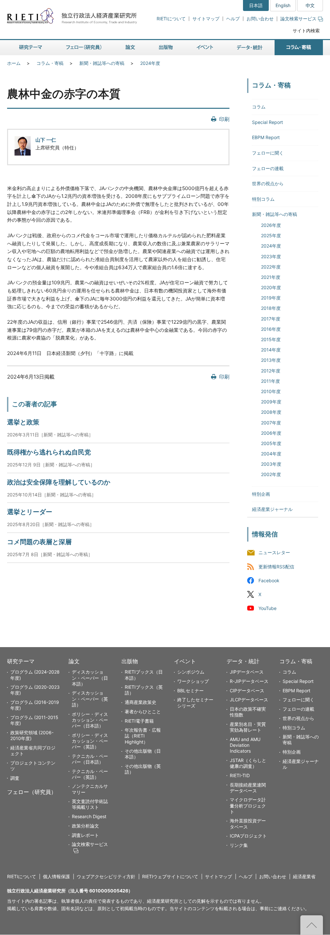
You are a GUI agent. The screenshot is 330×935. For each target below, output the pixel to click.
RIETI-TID (240, 775)
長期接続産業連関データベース (248, 787)
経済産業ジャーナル (272, 509)
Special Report (267, 122)
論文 (74, 661)
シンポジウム (190, 672)
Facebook (268, 580)
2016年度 (271, 329)
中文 (310, 5)
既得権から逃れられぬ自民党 (49, 452)
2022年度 (271, 266)
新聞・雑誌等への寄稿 (101, 63)
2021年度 (270, 277)
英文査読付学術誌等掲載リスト (90, 804)
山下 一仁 (45, 140)
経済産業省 (304, 876)
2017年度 (270, 318)
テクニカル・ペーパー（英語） (90, 774)
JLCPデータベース (249, 699)
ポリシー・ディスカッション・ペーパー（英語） (90, 740)
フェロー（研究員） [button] (83, 47)
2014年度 (271, 349)
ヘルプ (233, 18)
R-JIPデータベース (249, 681)
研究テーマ (20, 661)
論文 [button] (130, 47)
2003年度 (271, 464)
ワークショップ (193, 681)
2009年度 (271, 401)
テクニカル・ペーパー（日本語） (90, 759)
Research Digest (89, 816)
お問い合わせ (260, 18)
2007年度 (271, 422)
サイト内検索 (306, 30)
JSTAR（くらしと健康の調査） (248, 763)
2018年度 (271, 308)
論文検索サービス (298, 18)
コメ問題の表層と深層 (39, 542)
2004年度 (271, 453)
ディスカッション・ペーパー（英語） (90, 698)
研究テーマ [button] (30, 47)
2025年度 (271, 235)
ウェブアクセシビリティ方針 (106, 876)
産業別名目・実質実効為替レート (248, 727)
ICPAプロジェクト (248, 835)
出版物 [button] (166, 47)
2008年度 (271, 412)
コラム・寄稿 (49, 63)
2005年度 (271, 443)
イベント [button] (205, 47)
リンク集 (239, 845)
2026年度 (271, 225)
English (283, 5)
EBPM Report (266, 137)
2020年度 (271, 287)
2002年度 (271, 474)
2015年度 (271, 339)
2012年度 (270, 370)
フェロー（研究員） (31, 792)
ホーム (14, 63)
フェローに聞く (268, 153)
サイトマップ (205, 18)
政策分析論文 (85, 825)
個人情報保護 (56, 876)
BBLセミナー (190, 690)
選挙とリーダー (29, 512)
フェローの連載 (268, 168)
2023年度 (271, 256)
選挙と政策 (23, 422)
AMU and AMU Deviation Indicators (245, 745)
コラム (259, 106)
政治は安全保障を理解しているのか (58, 482)
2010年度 (271, 391)
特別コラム (263, 199)
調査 (14, 778)
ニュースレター (274, 552)
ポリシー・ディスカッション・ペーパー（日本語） (90, 719)
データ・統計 (243, 661)
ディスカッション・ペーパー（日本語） (90, 677)
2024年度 (150, 63)
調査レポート (85, 835)
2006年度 (271, 433)
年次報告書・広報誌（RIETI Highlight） (143, 735)
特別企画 (261, 494)
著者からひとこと (143, 711)
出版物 (129, 661)
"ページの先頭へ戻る (311, 925)
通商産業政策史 (140, 702)
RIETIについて (171, 18)
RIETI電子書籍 (139, 721)
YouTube (267, 608)
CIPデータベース (247, 690)
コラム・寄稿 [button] (299, 47)
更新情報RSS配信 (276, 566)
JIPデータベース (247, 672)
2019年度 (271, 297)
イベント (185, 661)
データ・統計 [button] (250, 47)
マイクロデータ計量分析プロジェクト (248, 805)
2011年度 (270, 381)
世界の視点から (268, 183)
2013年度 (271, 360)
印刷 (224, 119)
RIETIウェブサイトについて (170, 876)
